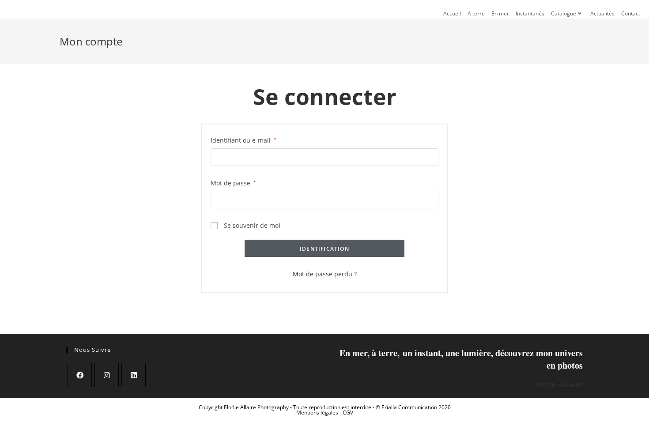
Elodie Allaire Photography (257, 407)
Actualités (602, 13)
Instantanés (530, 13)
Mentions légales (318, 412)
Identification (324, 248)
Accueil (452, 13)
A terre (476, 13)
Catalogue (563, 13)
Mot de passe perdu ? (325, 274)
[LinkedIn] (133, 375)
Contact (630, 13)
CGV (348, 412)
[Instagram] (106, 375)
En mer (500, 13)
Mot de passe (233, 183)
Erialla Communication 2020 (416, 407)
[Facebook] (80, 375)
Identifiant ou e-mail (243, 140)
